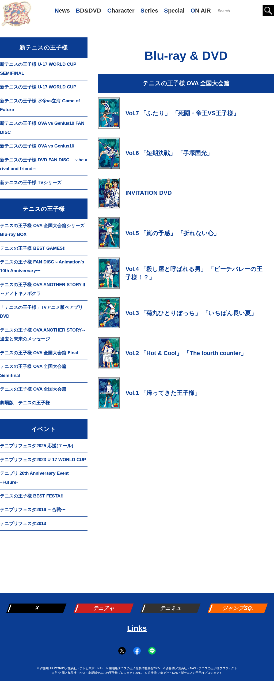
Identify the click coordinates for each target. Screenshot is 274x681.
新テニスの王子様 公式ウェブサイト (16, 16)
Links (137, 628)
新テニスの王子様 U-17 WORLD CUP (38, 86)
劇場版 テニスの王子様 (25, 402)
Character (121, 10)
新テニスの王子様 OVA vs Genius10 (37, 146)
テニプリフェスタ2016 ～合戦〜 (33, 509)
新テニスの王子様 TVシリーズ (31, 182)
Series (149, 10)
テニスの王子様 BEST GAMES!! (33, 248)
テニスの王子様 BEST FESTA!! (32, 496)
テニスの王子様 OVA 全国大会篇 (33, 389)
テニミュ (171, 608)
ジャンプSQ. (238, 608)
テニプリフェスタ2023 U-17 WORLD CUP (43, 459)
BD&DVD (88, 10)
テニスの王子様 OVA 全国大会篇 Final (39, 352)
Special (174, 10)
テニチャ (104, 608)
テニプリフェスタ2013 (23, 523)
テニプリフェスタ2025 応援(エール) (36, 445)
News (62, 10)
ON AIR (201, 10)
